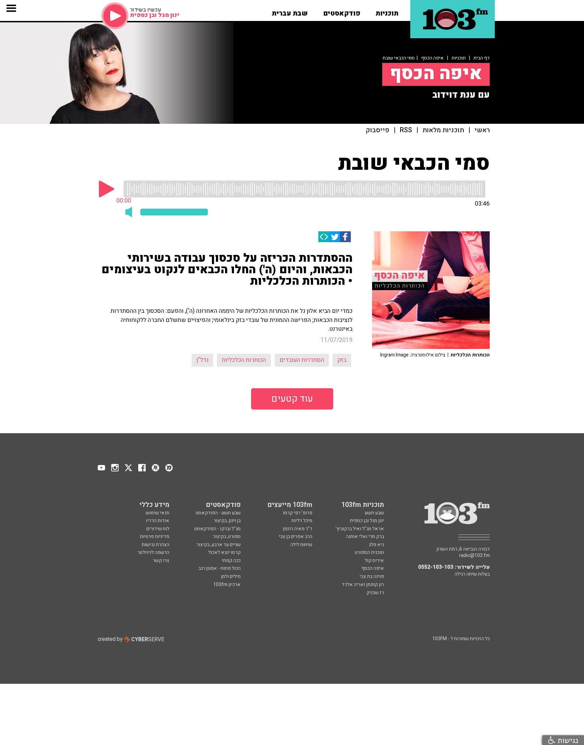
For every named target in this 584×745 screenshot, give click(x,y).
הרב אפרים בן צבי (295, 536)
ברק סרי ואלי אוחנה (365, 536)
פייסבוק (377, 130)
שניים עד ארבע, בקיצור (218, 544)
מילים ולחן (231, 576)
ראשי (482, 130)
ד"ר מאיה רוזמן (297, 528)
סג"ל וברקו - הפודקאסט (217, 528)
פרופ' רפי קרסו (297, 512)
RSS (406, 130)
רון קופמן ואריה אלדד (363, 584)
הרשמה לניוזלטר (153, 552)
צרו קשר (161, 560)
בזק (341, 360)
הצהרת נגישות (155, 544)
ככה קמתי (231, 560)
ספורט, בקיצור (227, 536)
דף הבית (481, 58)
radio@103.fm (474, 555)
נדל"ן (202, 360)
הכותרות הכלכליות (244, 360)
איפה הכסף (432, 58)
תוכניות (459, 58)
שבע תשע (374, 512)
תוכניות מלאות (443, 130)
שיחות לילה (301, 544)
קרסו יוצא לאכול (224, 552)
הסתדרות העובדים (301, 360)
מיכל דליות (301, 520)
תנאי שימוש (157, 512)
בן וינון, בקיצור (227, 520)
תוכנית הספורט (369, 552)
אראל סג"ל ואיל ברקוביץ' (360, 528)
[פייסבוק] (345, 236)
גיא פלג (376, 544)
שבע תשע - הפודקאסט (218, 512)
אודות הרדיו (157, 520)
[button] (386, 11)
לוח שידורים (157, 528)
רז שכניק (375, 592)
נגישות (566, 740)
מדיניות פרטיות (154, 536)
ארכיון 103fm (227, 584)
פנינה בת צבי (372, 576)
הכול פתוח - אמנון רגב (219, 568)
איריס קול (374, 560)
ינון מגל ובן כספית (367, 520)
